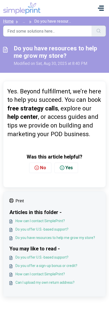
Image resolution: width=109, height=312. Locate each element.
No (43, 167)
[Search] (99, 31)
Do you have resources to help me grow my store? (55, 238)
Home (8, 21)
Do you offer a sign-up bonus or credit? (46, 266)
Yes (69, 167)
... (24, 21)
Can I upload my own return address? (45, 282)
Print (19, 200)
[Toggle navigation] (101, 8)
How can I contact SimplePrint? (40, 221)
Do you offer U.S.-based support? (41, 229)
